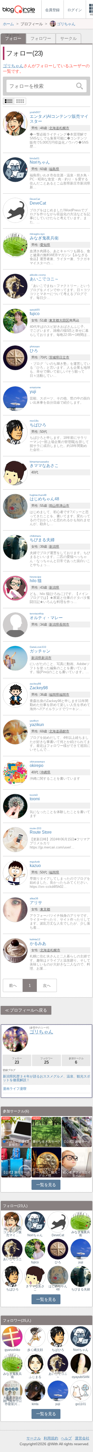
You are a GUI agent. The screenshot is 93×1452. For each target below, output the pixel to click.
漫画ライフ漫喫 (14, 1089)
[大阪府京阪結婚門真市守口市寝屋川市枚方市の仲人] (12, 1391)
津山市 (64, 506)
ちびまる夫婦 (80, 1289)
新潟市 (46, 658)
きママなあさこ (35, 1288)
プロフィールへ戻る (28, 1010)
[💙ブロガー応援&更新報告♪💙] (16, 1132)
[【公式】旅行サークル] (16, 1162)
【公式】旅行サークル (16, 1174)
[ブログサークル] (18, 9)
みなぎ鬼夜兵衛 (80, 1233)
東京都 (54, 320)
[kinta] (35, 1391)
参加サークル (76, 1061)
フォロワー (40, 38)
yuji (80, 1262)
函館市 (64, 731)
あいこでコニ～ (12, 1261)
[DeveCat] (15, 210)
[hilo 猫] (15, 588)
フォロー (17, 1061)
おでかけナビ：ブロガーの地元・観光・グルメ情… (46, 1172)
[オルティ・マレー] (15, 624)
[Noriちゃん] (15, 169)
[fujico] (15, 320)
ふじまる (35, 1377)
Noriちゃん (35, 1235)
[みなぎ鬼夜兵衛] (15, 245)
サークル (68, 38)
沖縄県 (45, 772)
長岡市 (64, 624)
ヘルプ (66, 1438)
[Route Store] (15, 839)
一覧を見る (46, 1185)
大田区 (64, 320)
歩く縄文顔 (35, 1349)
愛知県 (45, 245)
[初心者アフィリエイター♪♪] (76, 1162)
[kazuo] (15, 872)
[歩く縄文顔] (35, 1336)
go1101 (80, 1404)
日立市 (64, 357)
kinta (35, 1404)
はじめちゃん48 (58, 1288)
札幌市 (64, 128)
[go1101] (80, 1391)
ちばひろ (12, 1289)
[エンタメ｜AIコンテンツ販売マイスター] (12, 1222)
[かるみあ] (15, 950)
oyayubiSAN (80, 1377)
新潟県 (54, 547)
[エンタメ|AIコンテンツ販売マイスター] (15, 123)
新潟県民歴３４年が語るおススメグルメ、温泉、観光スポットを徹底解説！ (46, 1078)
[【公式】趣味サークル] (76, 1132)
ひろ (58, 1262)
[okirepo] (15, 772)
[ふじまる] (35, 1363)
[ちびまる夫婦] (15, 547)
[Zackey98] (15, 695)
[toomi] (15, 806)
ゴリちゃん (13, 66)
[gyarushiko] (12, 1336)
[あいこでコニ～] (15, 286)
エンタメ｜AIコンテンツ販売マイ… (12, 1232)
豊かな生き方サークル (46, 1143)
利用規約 (51, 1438)
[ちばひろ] (15, 431)
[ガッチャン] (15, 658)
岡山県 (54, 506)
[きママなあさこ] (15, 472)
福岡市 (64, 695)
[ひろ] (15, 357)
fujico (35, 1262)
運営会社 (82, 1438)
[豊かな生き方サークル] (46, 1132)
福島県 (54, 169)
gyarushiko (12, 1349)
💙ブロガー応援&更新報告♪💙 (16, 1143)
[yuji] (15, 398)
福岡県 (54, 695)
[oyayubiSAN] (80, 1363)
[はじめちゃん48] (15, 506)
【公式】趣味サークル (77, 1143)
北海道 (54, 128)
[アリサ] (15, 909)
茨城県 (54, 357)
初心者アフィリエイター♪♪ (77, 1174)
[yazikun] (15, 731)
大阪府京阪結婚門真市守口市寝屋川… (12, 1401)
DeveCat (58, 1235)
